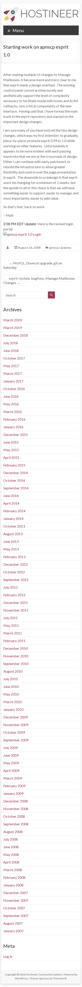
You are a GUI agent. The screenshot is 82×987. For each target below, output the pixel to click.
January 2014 (13, 518)
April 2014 (11, 503)
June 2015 (11, 442)
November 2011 (15, 610)
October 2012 (14, 572)
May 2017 (11, 366)
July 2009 (10, 747)
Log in (7, 956)
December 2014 (15, 473)
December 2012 (15, 564)
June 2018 (11, 350)
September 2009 (15, 740)
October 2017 (14, 358)
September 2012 (15, 579)
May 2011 (11, 625)
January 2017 (13, 381)
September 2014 (15, 488)
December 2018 (15, 335)
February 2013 (14, 557)
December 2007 (15, 893)
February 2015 (14, 465)
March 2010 (12, 702)
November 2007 (15, 900)
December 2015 (15, 434)
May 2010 (11, 694)
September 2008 (15, 824)
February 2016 (14, 419)
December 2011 (15, 602)
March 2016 (12, 412)
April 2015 (11, 457)
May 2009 (11, 763)
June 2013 (11, 541)
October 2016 (14, 389)
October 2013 (14, 526)
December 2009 (15, 717)
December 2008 (15, 801)
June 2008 (11, 847)
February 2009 (14, 786)
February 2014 (14, 511)
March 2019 (12, 328)
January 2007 (13, 931)
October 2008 (14, 816)
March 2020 (12, 320)
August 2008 (13, 831)
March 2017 (12, 373)
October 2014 (14, 480)
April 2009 (11, 770)
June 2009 (11, 755)
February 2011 (14, 641)
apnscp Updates (60, 247)
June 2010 (11, 686)
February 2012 (14, 595)
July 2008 (10, 839)
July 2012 (10, 587)
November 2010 (15, 656)
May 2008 (11, 854)
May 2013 (11, 549)
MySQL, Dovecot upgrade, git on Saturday (32, 265)
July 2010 (10, 679)
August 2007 (13, 923)
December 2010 (15, 648)
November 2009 (15, 725)
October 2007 (14, 908)
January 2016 (13, 427)
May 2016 (11, 404)
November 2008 (15, 809)
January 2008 (13, 885)
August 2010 (13, 671)
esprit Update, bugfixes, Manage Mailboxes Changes (39, 280)
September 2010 (15, 663)
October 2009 (14, 732)
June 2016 (11, 396)
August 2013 (13, 534)
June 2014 (11, 496)
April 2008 (11, 862)
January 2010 (13, 709)
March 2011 (12, 633)
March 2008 (12, 870)
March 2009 (12, 778)
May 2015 (11, 450)
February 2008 (14, 877)
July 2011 (10, 618)
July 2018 (10, 343)
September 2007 (15, 915)
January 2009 (13, 793)
